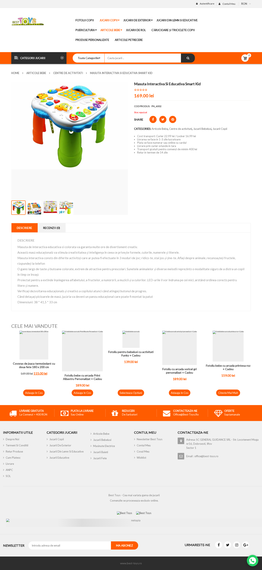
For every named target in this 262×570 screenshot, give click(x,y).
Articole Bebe (36, 73)
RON (244, 3)
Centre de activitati (68, 73)
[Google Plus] (245, 544)
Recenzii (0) (51, 228)
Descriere (24, 228)
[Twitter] (227, 544)
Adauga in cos (34, 392)
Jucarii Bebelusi (202, 128)
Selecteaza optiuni (131, 392)
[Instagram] (236, 544)
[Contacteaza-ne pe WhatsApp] (252, 560)
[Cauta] (188, 58)
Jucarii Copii (220, 128)
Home (15, 73)
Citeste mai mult (228, 392)
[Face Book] (218, 544)
